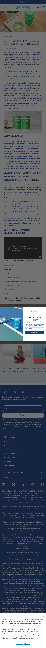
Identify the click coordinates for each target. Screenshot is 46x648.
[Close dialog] (44, 308)
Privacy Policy (33, 638)
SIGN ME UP (34, 332)
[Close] (43, 616)
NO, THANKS (34, 336)
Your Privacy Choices (23, 644)
